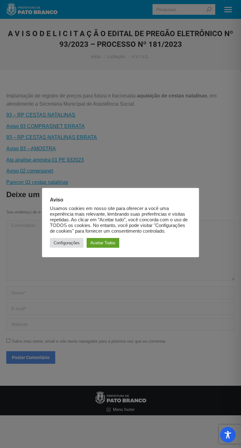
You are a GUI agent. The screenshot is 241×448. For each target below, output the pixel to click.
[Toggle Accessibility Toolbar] (227, 434)
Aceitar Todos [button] (102, 243)
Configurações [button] (67, 243)
